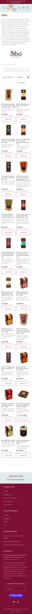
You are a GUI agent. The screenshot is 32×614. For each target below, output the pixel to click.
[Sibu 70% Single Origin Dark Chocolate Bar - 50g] (8, 357)
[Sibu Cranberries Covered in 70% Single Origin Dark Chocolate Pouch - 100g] (23, 319)
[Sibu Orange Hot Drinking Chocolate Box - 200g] (23, 357)
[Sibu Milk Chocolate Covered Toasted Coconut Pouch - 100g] (8, 205)
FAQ (5, 525)
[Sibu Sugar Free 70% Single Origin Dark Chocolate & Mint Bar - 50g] (23, 243)
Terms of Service (8, 501)
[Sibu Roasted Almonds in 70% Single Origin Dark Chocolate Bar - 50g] (8, 243)
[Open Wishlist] (23, 8)
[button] (4, 8)
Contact (6, 491)
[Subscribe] (25, 589)
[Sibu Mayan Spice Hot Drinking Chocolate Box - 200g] (8, 394)
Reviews (6, 522)
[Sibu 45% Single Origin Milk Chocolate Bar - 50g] (23, 95)
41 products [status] (21, 83)
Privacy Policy (8, 504)
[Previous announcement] (3, 2)
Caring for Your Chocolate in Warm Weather (14, 537)
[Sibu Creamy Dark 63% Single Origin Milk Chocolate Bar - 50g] (23, 205)
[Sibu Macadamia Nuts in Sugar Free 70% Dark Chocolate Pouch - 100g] (8, 95)
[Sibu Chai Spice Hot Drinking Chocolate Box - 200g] (23, 283)
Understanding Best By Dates (12, 541)
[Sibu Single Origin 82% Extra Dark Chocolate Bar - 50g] (8, 167)
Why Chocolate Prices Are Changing (14, 545)
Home (2, 64)
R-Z (11, 64)
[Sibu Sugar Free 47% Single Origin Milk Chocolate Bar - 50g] (8, 283)
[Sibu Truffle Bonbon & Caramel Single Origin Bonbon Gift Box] (23, 394)
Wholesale (7, 518)
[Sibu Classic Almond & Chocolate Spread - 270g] (23, 431)
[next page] (22, 464)
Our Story (6, 515)
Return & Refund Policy (10, 498)
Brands (7, 64)
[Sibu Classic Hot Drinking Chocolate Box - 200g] (8, 319)
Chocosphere (10, 609)
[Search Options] (27, 70)
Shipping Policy (8, 494)
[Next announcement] (29, 2)
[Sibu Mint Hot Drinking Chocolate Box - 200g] (8, 431)
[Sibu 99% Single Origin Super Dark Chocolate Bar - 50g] (8, 130)
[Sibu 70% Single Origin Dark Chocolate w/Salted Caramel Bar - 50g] (23, 130)
